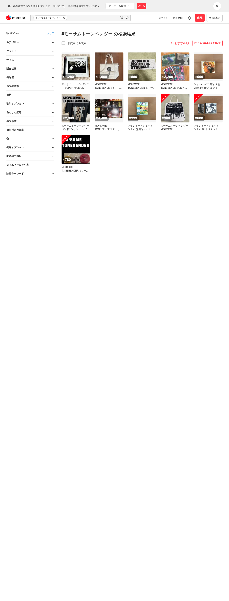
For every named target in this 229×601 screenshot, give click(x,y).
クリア (50, 33)
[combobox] (80, 18)
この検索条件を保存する (209, 43)
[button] (64, 18)
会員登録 (178, 17)
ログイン (163, 17)
